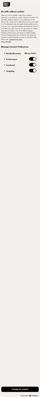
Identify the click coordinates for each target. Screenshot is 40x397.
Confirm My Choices (20, 389)
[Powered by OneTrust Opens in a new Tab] (29, 395)
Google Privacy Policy (15, 39)
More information (6, 42)
